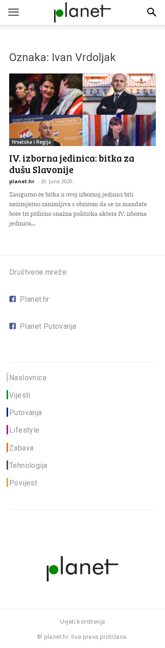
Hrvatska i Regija (31, 142)
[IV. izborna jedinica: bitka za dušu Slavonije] (82, 109)
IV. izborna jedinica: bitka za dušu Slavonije (71, 163)
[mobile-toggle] (13, 12)
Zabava (21, 448)
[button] (152, 12)
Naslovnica (27, 377)
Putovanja (25, 412)
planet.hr (21, 181)
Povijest (23, 483)
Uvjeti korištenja (82, 621)
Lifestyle (24, 430)
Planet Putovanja (48, 326)
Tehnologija (28, 465)
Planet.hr (35, 299)
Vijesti (20, 395)
